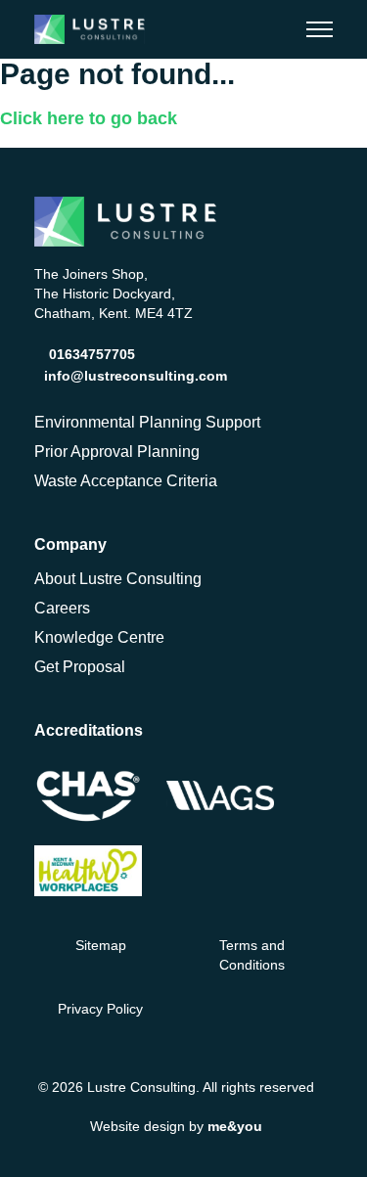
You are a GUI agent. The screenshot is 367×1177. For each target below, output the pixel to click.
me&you (234, 1126)
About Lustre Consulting (118, 578)
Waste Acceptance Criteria (125, 481)
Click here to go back (88, 118)
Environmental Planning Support (147, 422)
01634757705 (92, 354)
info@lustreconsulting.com (135, 376)
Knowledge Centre (99, 637)
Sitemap (100, 945)
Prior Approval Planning (117, 451)
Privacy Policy (100, 1009)
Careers (62, 608)
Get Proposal (79, 666)
